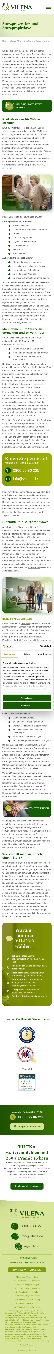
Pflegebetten (34, 567)
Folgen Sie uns (32, 1246)
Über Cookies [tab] (44, 654)
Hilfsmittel (25, 623)
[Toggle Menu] (48, 7)
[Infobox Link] (27, 471)
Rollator (30, 266)
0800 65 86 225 (31, 1226)
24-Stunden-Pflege (37, 910)
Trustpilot (27, 1069)
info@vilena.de (32, 1236)
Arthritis (16, 234)
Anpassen (25, 705)
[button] (27, 106)
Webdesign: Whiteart (27, 1351)
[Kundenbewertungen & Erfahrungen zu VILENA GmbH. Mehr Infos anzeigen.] (27, 1083)
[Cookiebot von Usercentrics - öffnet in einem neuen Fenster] (39, 646)
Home (4, 41)
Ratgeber (13, 41)
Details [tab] (27, 654)
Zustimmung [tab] (10, 654)
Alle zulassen (27, 698)
